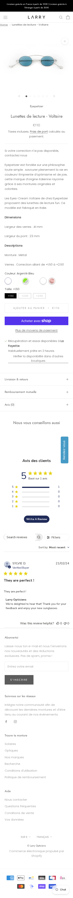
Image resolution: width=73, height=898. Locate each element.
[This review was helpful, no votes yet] (57, 623)
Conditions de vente (19, 813)
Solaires (10, 744)
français (43, 837)
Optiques (11, 750)
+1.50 (10, 295)
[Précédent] (19, 96)
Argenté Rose (43, 281)
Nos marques (14, 757)
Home (4, 24)
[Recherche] (61, 17)
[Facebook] (6, 721)
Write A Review (36, 519)
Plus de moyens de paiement (36, 330)
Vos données (14, 819)
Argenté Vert (25, 281)
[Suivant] (54, 96)
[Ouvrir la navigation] (5, 17)
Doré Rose (51, 281)
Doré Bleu (16, 281)
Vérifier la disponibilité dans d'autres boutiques (38, 358)
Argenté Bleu (8, 281)
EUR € (24, 837)
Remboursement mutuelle (20, 392)
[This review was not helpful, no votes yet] (65, 623)
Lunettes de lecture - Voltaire (30, 24)
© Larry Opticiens (36, 845)
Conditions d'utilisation (21, 771)
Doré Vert (34, 281)
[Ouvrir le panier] (67, 17)
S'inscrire (19, 680)
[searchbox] (19, 537)
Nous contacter (16, 800)
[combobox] (54, 547)
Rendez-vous (64, 450)
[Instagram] (15, 721)
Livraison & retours (16, 379)
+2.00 (25, 295)
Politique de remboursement (25, 777)
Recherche (12, 764)
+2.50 (39, 295)
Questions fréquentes (20, 806)
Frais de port (39, 131)
